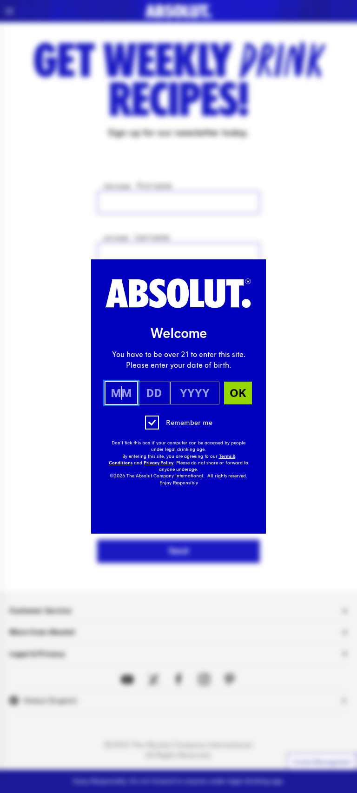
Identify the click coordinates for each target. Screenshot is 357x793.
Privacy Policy (158, 463)
